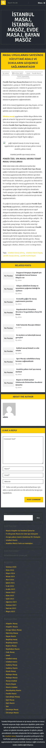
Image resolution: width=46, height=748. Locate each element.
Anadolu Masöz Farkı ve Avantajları (19, 543)
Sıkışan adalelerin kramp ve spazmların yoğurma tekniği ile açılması (28, 288)
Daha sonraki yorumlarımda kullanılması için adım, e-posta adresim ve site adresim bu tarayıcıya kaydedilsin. (22, 490)
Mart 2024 (10, 580)
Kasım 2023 (10, 592)
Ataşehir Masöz (12, 627)
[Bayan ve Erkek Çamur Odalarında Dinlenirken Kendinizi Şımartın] (9, 383)
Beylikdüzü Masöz (13, 649)
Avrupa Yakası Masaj (13, 630)
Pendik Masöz (36, 73)
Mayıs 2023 (10, 611)
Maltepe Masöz (12, 678)
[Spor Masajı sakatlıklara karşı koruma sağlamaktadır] (9, 362)
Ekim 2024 (10, 570)
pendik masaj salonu (11, 256)
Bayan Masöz (11, 636)
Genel (28, 73)
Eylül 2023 (10, 599)
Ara (5, 514)
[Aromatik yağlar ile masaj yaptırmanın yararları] (9, 302)
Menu (40, 3)
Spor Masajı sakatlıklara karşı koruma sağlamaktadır (28, 360)
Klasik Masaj (11, 671)
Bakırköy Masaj (12, 633)
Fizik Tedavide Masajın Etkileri (28, 325)
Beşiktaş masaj (11, 639)
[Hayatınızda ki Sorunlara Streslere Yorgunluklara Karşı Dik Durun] (9, 312)
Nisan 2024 (10, 576)
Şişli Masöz (10, 703)
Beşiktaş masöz (12, 643)
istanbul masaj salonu (16, 253)
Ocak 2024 (10, 586)
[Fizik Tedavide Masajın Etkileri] (9, 328)
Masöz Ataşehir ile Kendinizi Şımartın (20, 531)
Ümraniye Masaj (12, 709)
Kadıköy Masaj (11, 665)
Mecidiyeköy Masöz (13, 690)
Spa (7, 706)
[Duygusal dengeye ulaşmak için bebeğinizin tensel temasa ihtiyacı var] (9, 276)
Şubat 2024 (10, 583)
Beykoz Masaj (11, 646)
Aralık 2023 (10, 589)
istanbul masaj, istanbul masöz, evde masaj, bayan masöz (23, 27)
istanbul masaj (11, 658)
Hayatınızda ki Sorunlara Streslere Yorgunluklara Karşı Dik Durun (29, 311)
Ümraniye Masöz (12, 713)
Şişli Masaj (10, 700)
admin (7, 73)
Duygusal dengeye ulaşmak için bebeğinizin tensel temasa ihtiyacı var (29, 275)
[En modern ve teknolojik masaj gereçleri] (9, 338)
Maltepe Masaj (11, 674)
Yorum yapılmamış (23, 77)
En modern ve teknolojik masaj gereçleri (28, 336)
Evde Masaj (10, 652)
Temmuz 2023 (11, 605)
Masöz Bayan (11, 684)
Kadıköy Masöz (12, 668)
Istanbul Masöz (11, 540)
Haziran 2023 (11, 608)
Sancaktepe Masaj (13, 697)
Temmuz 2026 (11, 567)
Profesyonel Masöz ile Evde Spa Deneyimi (22, 534)
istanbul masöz (11, 662)
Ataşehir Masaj (11, 623)
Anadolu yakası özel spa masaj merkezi (28, 370)
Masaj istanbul (11, 681)
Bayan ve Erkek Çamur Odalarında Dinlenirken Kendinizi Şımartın (29, 382)
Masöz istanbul (11, 687)
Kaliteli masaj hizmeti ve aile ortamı (27, 349)
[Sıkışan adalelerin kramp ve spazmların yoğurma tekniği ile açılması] (9, 289)
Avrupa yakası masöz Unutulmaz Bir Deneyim (23, 537)
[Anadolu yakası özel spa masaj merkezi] (9, 372)
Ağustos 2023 (11, 602)
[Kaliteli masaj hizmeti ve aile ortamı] (9, 351)
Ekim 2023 (10, 595)
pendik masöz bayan (28, 256)
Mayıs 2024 (10, 573)
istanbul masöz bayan (34, 253)
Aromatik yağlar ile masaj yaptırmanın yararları (26, 300)
